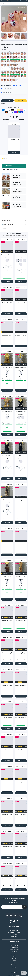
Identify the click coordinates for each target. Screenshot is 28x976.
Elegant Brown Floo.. (7, 576)
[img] (6, 169)
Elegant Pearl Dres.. (7, 846)
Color (14, 142)
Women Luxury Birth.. (7, 879)
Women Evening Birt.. (20, 367)
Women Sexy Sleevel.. (7, 685)
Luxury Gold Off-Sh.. (21, 544)
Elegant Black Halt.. (21, 455)
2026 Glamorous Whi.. (20, 335)
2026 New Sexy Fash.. (7, 411)
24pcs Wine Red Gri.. (14, 139)
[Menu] (26, 3)
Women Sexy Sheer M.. (7, 254)
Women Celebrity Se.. (20, 879)
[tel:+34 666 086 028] (20, 3)
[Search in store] (23, 3)
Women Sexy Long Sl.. (7, 652)
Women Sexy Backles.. (7, 717)
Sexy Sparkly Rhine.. (21, 749)
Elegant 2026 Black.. (7, 455)
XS (20, 273)
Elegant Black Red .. (7, 335)
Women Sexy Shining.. (7, 814)
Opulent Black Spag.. (21, 411)
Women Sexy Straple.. (7, 620)
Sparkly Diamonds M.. (20, 717)
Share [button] (3, 103)
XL (7, 269)
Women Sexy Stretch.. (7, 782)
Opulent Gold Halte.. (21, 576)
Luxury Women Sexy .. (7, 749)
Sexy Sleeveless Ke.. (21, 302)
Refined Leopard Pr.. (7, 500)
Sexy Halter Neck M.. (21, 254)
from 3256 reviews (14, 169)
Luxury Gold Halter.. (7, 367)
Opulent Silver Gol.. (7, 302)
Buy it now (20, 100)
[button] (1, 1)
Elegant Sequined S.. (7, 544)
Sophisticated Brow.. (21, 620)
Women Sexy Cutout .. (20, 500)
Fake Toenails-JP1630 (6, 68)
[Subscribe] (24, 907)
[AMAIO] (3, 3)
